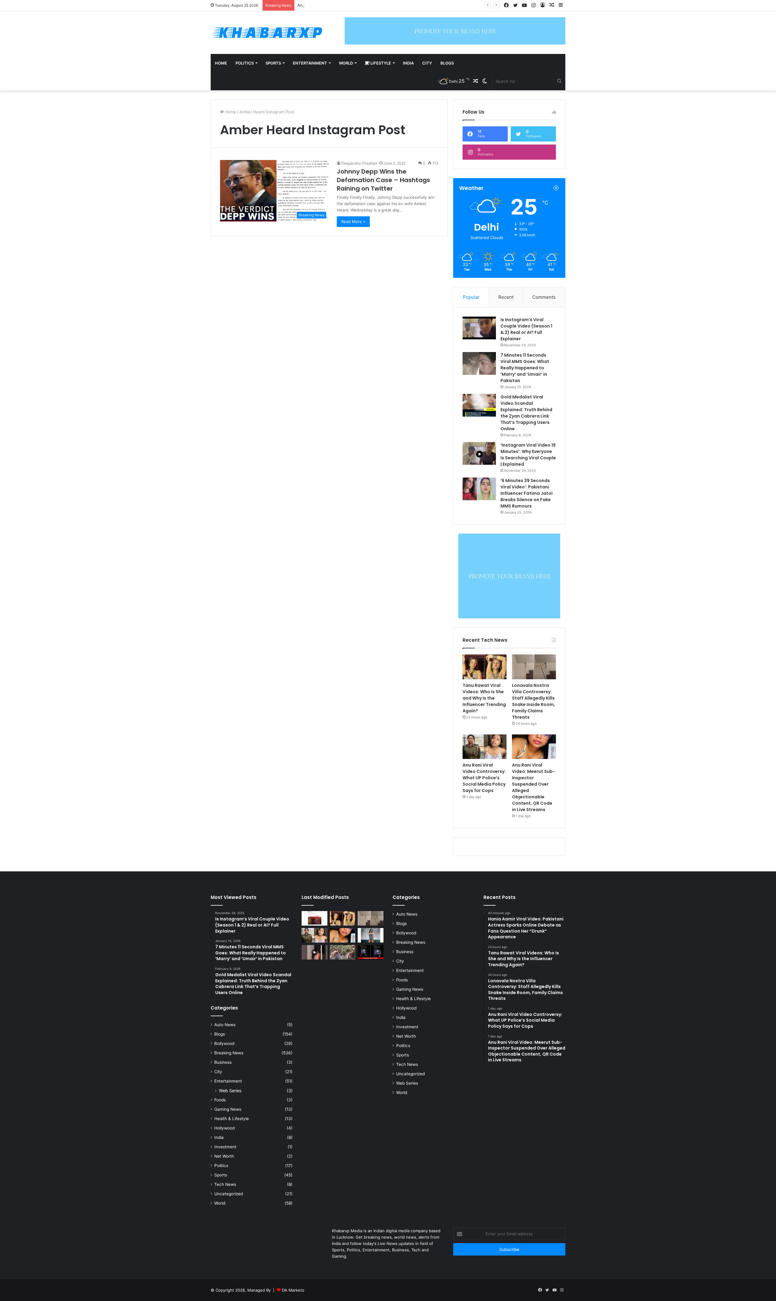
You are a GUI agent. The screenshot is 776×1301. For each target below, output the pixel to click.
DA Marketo (293, 1290)
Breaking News (228, 1052)
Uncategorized (228, 1193)
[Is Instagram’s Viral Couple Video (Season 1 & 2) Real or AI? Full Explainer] (479, 328)
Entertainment (310, 63)
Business (223, 1062)
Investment (225, 1146)
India (408, 63)
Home (221, 63)
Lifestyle (380, 63)
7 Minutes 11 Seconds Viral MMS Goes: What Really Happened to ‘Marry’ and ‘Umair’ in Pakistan (524, 368)
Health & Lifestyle (231, 1118)
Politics (245, 63)
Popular (471, 297)
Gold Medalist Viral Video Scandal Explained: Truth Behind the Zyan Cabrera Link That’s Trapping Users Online (526, 413)
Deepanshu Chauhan (359, 163)
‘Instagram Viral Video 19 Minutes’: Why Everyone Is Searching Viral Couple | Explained (528, 454)
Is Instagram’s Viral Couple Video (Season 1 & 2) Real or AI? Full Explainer (526, 329)
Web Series (230, 1090)
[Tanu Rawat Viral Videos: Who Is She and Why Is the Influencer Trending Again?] (485, 666)
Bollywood (224, 1043)
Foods (220, 1099)
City (427, 63)
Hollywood (224, 1128)
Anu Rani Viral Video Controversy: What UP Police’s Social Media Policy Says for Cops (377, 5)
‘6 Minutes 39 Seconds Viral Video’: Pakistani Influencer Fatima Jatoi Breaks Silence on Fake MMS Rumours (526, 493)
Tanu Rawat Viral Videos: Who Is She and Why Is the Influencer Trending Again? (484, 698)
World (346, 63)
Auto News (225, 1024)
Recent (505, 297)
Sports (273, 63)
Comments (544, 297)
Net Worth (224, 1156)
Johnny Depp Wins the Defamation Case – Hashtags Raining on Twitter (383, 180)
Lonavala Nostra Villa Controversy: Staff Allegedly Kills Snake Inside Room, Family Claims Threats (533, 701)
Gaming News (227, 1109)
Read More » (353, 221)
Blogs (447, 63)
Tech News (225, 1184)
